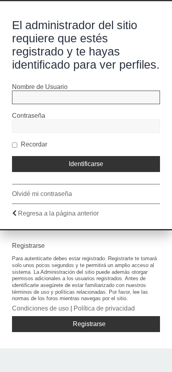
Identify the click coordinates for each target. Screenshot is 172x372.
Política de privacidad (104, 308)
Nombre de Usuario (40, 86)
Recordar (33, 144)
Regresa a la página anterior (58, 213)
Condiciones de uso (40, 308)
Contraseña (28, 115)
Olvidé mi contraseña (42, 193)
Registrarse (89, 324)
